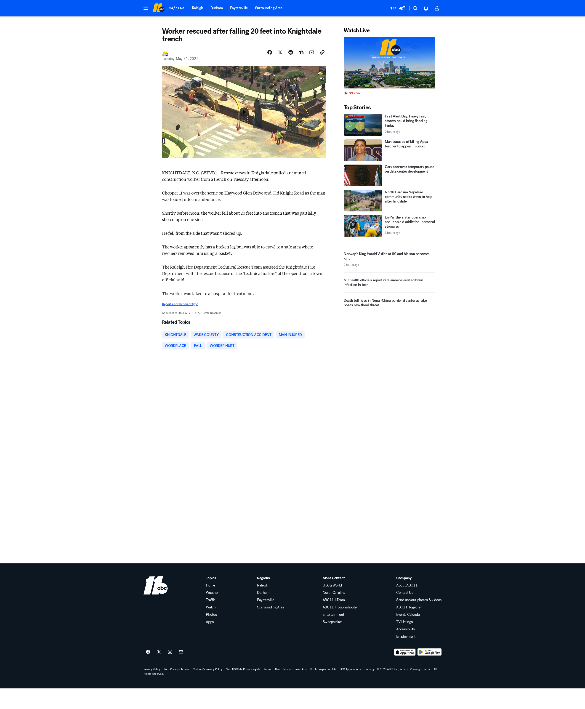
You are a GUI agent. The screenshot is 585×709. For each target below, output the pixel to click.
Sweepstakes (332, 622)
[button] (146, 7)
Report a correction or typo (180, 304)
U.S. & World (332, 585)
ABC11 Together (409, 607)
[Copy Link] (322, 52)
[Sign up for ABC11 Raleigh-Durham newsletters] (181, 652)
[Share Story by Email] (312, 52)
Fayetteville (239, 7)
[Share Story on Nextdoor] (301, 52)
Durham (216, 7)
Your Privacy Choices (176, 669)
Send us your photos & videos (418, 600)
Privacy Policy (152, 669)
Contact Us (404, 592)
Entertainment (333, 614)
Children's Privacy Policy (207, 669)
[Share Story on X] (280, 52)
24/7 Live (176, 7)
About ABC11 (406, 585)
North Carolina (334, 592)
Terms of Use (272, 669)
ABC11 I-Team (334, 600)
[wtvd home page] (156, 585)
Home (210, 585)
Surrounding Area (268, 7)
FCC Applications (350, 669)
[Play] (389, 62)
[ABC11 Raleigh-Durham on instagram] (170, 652)
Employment (405, 636)
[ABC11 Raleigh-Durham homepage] (158, 8)
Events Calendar (408, 614)
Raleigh (197, 7)
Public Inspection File (323, 669)
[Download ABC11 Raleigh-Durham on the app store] (405, 652)
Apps (210, 622)
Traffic (210, 600)
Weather (212, 592)
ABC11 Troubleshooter (340, 607)
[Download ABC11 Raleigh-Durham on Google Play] (429, 652)
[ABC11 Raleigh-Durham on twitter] (159, 652)
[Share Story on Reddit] (291, 52)
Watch (210, 607)
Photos (211, 614)
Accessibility (405, 629)
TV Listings (404, 622)
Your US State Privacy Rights (243, 669)
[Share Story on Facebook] (270, 52)
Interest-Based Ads (295, 669)
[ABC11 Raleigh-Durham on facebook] (148, 652)
